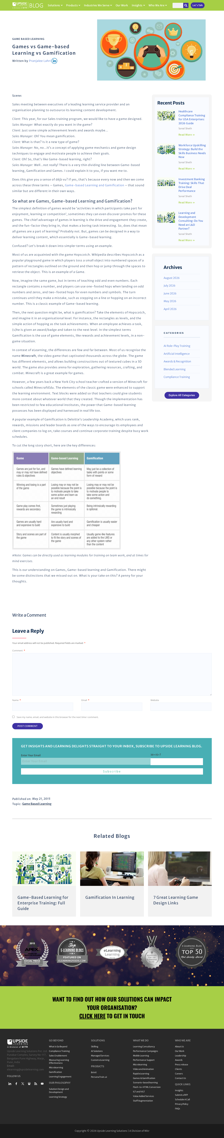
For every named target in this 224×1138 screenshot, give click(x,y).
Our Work (122, 5)
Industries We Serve (97, 5)
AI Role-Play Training (177, 346)
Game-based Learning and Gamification (94, 185)
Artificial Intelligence (177, 353)
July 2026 (169, 285)
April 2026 (170, 309)
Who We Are (156, 5)
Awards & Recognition (177, 361)
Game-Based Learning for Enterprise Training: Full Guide (43, 903)
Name (16, 700)
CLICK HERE (92, 1016)
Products (72, 5)
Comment (18, 650)
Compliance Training (177, 377)
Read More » (186, 134)
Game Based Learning (28, 39)
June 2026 (170, 293)
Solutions (54, 5)
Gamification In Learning (109, 897)
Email (85, 700)
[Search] (185, 5)
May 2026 (170, 301)
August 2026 (172, 278)
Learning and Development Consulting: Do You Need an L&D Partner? (190, 220)
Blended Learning (175, 369)
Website (154, 700)
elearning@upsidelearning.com (25, 1069)
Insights (137, 5)
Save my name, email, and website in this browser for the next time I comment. (58, 717)
